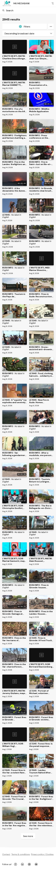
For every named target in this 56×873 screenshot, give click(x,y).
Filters (25, 26)
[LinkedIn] (22, 864)
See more (28, 836)
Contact (6, 854)
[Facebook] (15, 864)
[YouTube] (36, 864)
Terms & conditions (20, 854)
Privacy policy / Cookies (42, 854)
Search (9, 10)
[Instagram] (29, 864)
